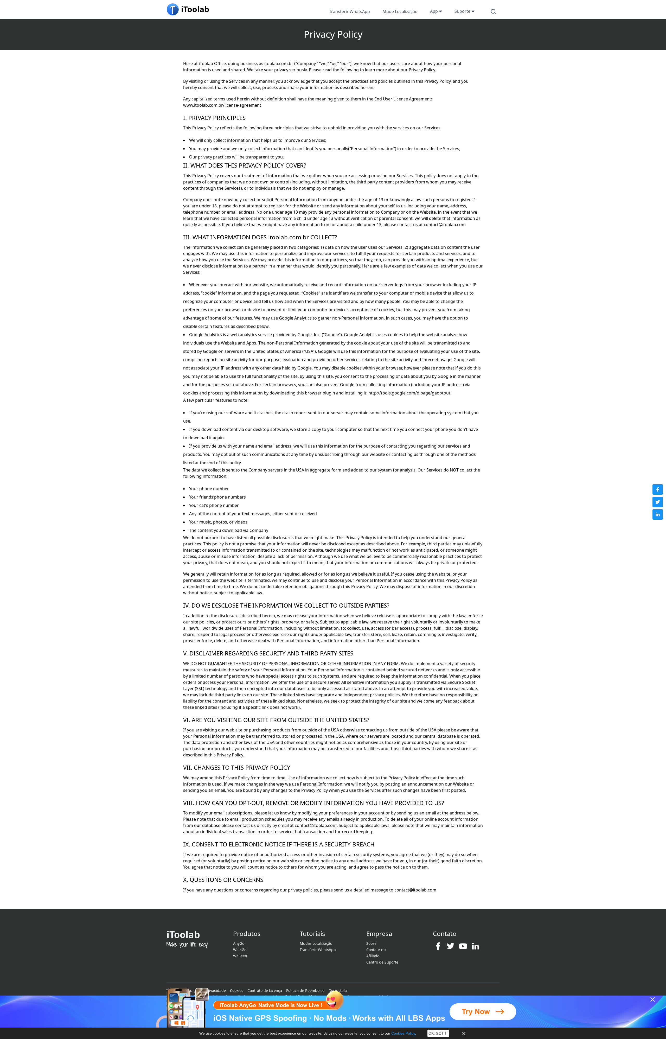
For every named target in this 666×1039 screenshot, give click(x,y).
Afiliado (372, 955)
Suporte (462, 11)
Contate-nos (376, 949)
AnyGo (238, 943)
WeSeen (240, 955)
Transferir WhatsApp (349, 11)
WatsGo (239, 949)
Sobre (371, 943)
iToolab (183, 934)
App (434, 11)
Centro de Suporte (382, 962)
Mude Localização (400, 11)
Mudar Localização (316, 943)
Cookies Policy (403, 1033)
